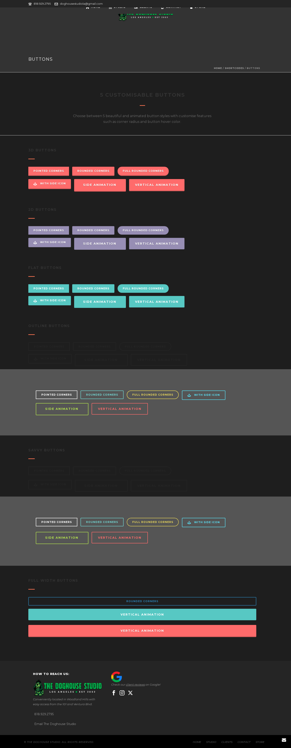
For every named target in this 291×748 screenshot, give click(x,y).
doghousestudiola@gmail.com (81, 3)
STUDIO (211, 742)
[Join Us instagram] (122, 693)
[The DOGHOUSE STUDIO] (145, 14)
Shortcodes (234, 68)
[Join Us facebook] (113, 693)
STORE (260, 742)
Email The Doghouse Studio (55, 724)
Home (218, 68)
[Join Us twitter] (130, 693)
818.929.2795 (42, 3)
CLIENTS (226, 742)
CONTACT (244, 742)
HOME (197, 742)
